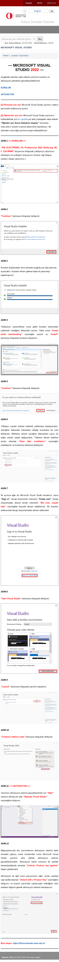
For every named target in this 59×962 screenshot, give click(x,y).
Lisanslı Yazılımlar (19, 55)
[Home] (16, 16)
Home (5, 55)
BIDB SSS (51, 3)
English (29, 3)
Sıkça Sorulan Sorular (37, 22)
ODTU (39, 3)
